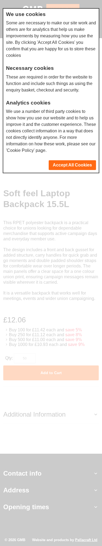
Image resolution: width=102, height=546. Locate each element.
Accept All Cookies (72, 165)
